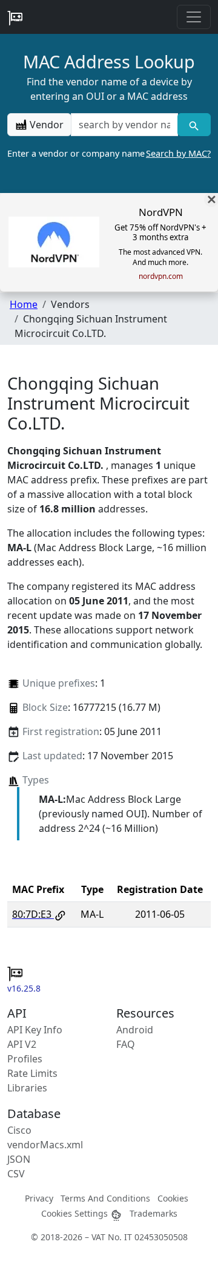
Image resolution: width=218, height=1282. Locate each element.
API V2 (21, 1044)
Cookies (172, 1198)
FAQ (125, 1044)
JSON (18, 1159)
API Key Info (34, 1029)
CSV (16, 1173)
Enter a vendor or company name (109, 153)
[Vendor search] (194, 124)
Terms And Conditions (105, 1198)
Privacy (39, 1198)
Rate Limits (32, 1073)
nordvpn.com (161, 276)
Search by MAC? (178, 153)
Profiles (24, 1058)
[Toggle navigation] (194, 17)
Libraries (27, 1087)
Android (134, 1029)
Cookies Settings (75, 1213)
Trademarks (153, 1213)
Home (24, 304)
